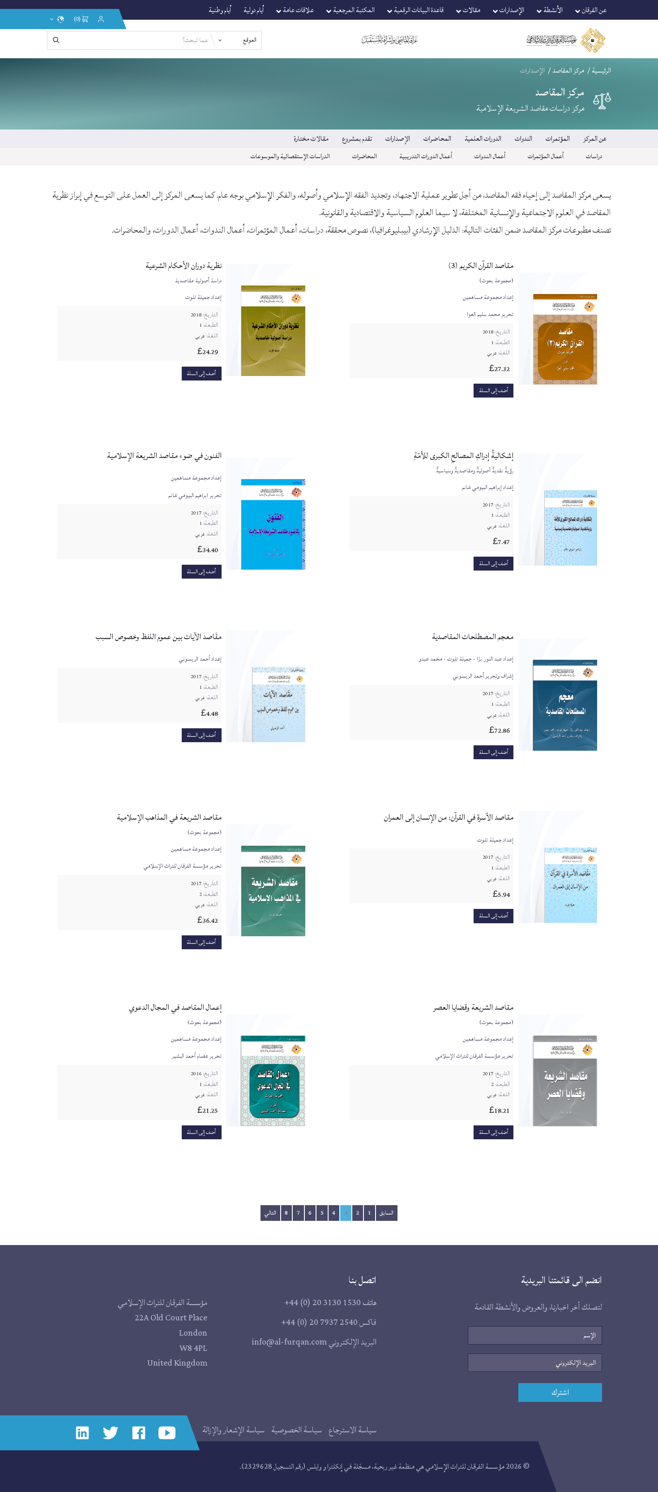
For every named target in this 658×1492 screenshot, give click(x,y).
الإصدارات (397, 139)
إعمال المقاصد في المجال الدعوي (175, 1007)
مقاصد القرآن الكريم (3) (480, 265)
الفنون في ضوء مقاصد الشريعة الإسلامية (164, 455)
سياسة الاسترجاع (352, 1430)
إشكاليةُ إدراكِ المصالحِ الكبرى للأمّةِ (463, 455)
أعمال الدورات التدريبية (425, 156)
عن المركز (595, 139)
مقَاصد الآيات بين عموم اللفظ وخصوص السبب (159, 636)
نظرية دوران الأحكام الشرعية (183, 265)
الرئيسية (601, 70)
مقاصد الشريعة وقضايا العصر (473, 1007)
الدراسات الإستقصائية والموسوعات (290, 156)
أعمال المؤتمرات (546, 156)
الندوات (523, 139)
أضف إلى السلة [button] (493, 390)
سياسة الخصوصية (296, 1430)
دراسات (594, 156)
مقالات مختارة (311, 139)
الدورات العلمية (483, 139)
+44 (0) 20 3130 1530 (322, 1302)
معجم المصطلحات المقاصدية (472, 636)
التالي (270, 1213)
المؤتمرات (558, 139)
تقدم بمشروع (357, 139)
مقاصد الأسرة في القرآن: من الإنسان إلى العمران (448, 817)
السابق (386, 1213)
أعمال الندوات (489, 156)
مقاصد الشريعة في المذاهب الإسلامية (169, 817)
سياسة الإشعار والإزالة (233, 1430)
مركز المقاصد (568, 70)
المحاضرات (437, 139)
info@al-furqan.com (289, 1342)
